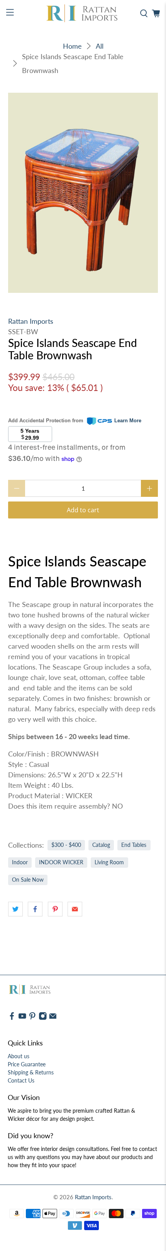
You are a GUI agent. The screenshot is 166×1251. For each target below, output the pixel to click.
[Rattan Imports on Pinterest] (32, 1018)
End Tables (133, 845)
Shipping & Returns (31, 1072)
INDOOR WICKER (61, 862)
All (99, 45)
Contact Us (21, 1080)
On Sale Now (28, 880)
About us (18, 1056)
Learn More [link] (127, 420)
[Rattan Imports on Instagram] (43, 1018)
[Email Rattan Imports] (53, 1018)
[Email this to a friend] (75, 909)
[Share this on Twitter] (15, 909)
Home (72, 45)
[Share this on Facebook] (35, 909)
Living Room (109, 862)
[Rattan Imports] (83, 13)
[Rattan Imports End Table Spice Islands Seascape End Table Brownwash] (83, 193)
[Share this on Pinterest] (55, 909)
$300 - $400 (66, 845)
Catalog (101, 845)
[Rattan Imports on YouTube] (22, 1018)
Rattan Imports (30, 321)
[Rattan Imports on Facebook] (12, 1018)
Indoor (20, 862)
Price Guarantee (27, 1064)
